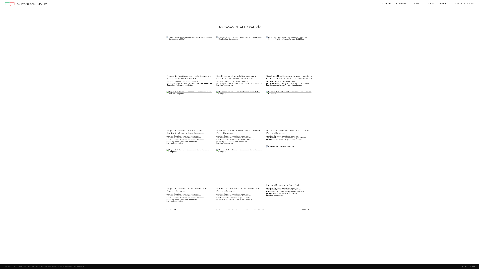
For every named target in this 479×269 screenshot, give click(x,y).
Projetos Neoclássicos (224, 85)
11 (239, 209)
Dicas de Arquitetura (464, 3)
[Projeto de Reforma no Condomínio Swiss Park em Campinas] (190, 167)
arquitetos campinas (190, 81)
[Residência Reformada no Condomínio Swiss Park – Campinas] (239, 109)
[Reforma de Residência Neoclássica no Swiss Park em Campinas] (289, 109)
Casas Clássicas (189, 83)
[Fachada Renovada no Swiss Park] (289, 163)
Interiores (401, 3)
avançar (305, 209)
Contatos (444, 3)
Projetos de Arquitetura (184, 85)
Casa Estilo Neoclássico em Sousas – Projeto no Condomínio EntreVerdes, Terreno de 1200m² (289, 77)
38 (259, 209)
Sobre (431, 3)
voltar (173, 209)
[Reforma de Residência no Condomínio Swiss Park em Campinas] (239, 167)
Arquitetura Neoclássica (225, 83)
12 (243, 209)
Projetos (386, 3)
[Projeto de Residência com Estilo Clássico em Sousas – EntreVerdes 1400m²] (190, 54)
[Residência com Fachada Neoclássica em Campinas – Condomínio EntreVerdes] (239, 54)
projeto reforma (173, 141)
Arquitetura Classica (174, 83)
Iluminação (417, 3)
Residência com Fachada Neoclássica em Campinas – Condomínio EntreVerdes (236, 77)
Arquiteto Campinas (174, 81)
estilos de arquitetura (204, 83)
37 (254, 209)
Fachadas (171, 85)
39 (263, 209)
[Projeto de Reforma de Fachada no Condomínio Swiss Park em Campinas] (190, 109)
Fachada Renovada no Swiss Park (282, 185)
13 (247, 209)
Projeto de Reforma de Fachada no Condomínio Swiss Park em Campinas (185, 131)
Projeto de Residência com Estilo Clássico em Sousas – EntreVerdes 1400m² (189, 77)
